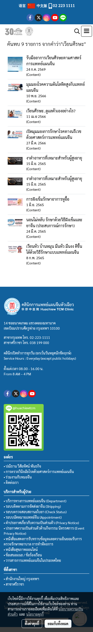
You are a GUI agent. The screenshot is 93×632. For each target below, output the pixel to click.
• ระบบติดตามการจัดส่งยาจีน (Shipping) (32, 506)
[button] (75, 31)
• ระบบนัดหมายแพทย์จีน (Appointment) (33, 517)
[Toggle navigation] (86, 31)
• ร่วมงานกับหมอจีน (18, 477)
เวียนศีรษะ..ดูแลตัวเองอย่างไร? (50, 110)
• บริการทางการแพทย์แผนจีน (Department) (35, 501)
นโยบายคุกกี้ (35, 614)
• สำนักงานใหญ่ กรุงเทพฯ (21, 578)
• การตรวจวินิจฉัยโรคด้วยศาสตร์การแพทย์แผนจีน (39, 471)
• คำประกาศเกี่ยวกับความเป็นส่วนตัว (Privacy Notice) (41, 522)
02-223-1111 (40, 337)
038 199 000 (39, 342)
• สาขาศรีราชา (14, 584)
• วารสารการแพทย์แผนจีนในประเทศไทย (32, 560)
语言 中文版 (33, 5)
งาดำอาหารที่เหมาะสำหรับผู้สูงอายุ (54, 157)
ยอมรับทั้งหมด (58, 623)
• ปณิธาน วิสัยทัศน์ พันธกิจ (22, 466)
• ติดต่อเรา (11, 482)
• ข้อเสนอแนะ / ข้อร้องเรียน (23, 555)
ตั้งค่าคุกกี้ (32, 623)
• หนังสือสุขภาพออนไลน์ (21, 549)
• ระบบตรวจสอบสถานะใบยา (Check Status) (35, 511)
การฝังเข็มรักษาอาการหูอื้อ (47, 199)
